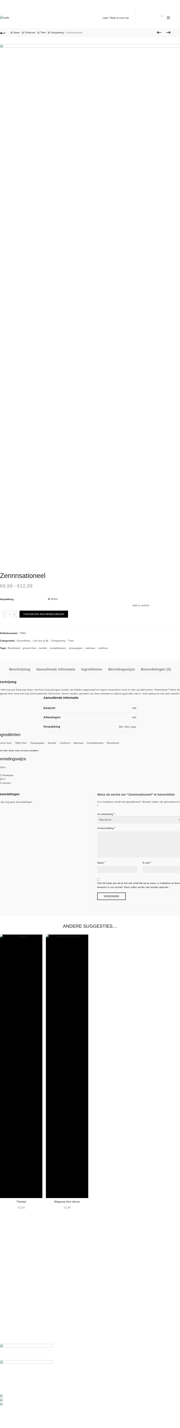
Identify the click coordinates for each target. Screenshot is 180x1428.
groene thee (29, 648)
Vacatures (5, 1276)
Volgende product (168, 32)
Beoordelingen (8, 1314)
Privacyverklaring (9, 1324)
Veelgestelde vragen (11, 1298)
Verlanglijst (151, 17)
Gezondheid (23, 640)
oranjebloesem (58, 648)
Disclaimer (6, 1329)
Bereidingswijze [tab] (121, 669)
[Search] (143, 17)
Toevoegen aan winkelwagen (43, 614)
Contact (4, 1281)
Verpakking (6, 599)
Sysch (105, 1412)
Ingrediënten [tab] (91, 669)
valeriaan (90, 648)
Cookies (4, 1334)
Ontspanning (57, 32)
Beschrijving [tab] (19, 669)
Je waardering (106, 813)
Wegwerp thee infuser (67, 1201)
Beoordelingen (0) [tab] (156, 669)
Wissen (54, 599)
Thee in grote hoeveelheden (15, 1303)
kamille (43, 648)
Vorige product (159, 32)
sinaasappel (75, 648)
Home (17, 32)
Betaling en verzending (12, 1293)
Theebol (21, 1201)
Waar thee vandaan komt (14, 1249)
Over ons (5, 1266)
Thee (43, 32)
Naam (101, 862)
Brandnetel (14, 648)
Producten (30, 32)
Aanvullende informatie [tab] (55, 669)
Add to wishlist (141, 605)
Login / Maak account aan (115, 18)
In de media (6, 1271)
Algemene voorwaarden (13, 1319)
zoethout (103, 648)
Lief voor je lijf (40, 640)
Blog (2, 1261)
